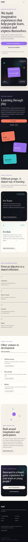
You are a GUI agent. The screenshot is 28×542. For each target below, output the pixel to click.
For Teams (14, 121)
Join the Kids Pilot (14, 491)
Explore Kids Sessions (9, 248)
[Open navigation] (23, 2)
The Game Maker (4, 516)
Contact (16, 520)
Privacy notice (4, 530)
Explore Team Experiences (10, 217)
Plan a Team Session (14, 487)
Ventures (17, 518)
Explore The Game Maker (14, 43)
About (2, 520)
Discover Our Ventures (14, 47)
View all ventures (6, 351)
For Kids (14, 125)
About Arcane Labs (8, 450)
